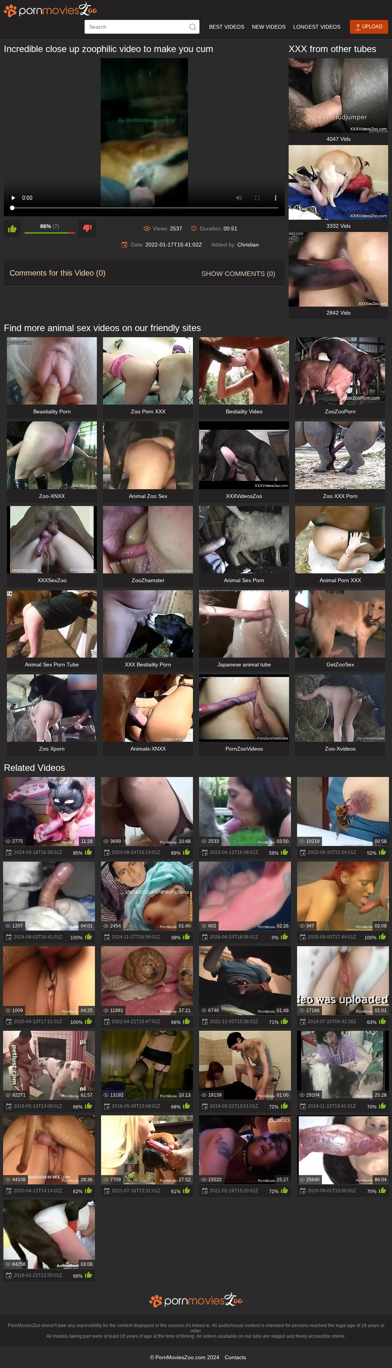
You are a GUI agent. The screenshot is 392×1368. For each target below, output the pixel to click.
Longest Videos (316, 27)
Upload (371, 26)
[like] (12, 228)
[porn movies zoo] (51, 9)
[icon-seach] (192, 27)
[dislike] (87, 228)
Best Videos (226, 27)
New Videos (269, 27)
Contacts (235, 1357)
